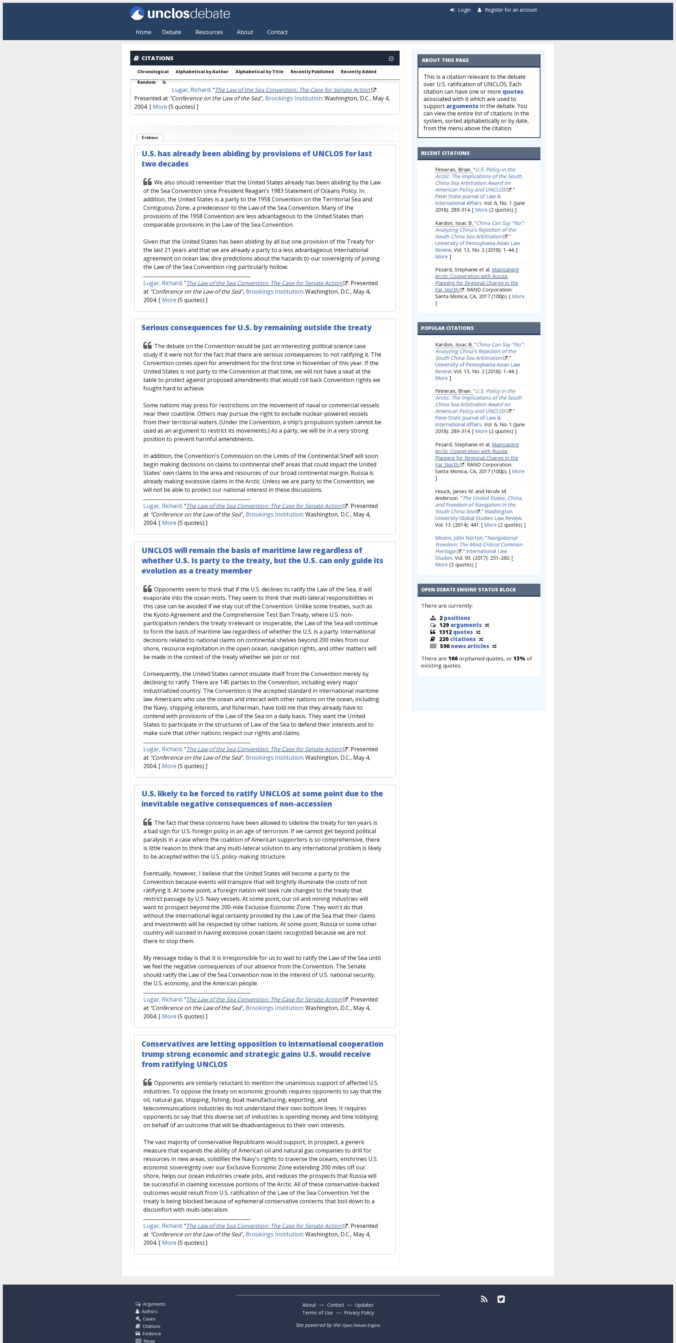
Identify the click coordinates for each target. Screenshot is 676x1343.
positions (457, 617)
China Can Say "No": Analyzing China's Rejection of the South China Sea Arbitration (479, 230)
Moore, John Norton (459, 537)
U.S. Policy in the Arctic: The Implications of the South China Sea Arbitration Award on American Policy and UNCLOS (478, 179)
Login (464, 9)
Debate (171, 32)
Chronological (153, 72)
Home (143, 32)
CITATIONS (158, 58)
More (160, 107)
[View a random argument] (487, 624)
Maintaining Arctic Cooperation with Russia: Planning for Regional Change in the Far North (477, 279)
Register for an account (511, 9)
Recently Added (358, 72)
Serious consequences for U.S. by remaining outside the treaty (257, 327)
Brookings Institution (293, 98)
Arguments (154, 1304)
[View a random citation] (481, 638)
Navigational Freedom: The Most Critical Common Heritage (478, 544)
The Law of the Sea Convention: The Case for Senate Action (292, 90)
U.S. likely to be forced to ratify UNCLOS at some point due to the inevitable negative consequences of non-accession (262, 799)
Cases (149, 1319)
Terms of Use (317, 1312)
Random (146, 82)
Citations (151, 1326)
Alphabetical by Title (259, 72)
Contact (277, 32)
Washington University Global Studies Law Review (478, 514)
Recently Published (312, 72)
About (245, 32)
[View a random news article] (494, 645)
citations (463, 638)
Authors (149, 1311)
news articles (470, 645)
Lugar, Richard (191, 90)
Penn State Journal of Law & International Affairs (468, 199)
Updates (364, 1304)
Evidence (153, 137)
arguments (462, 106)
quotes (513, 91)
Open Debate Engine (361, 1325)
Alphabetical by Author (202, 72)
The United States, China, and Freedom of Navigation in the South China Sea (478, 505)
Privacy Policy (359, 1312)
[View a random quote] (478, 631)
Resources (209, 32)
